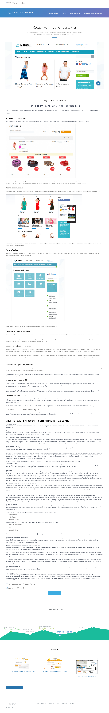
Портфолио (89, 3)
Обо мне (99, 3)
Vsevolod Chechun (20, 3)
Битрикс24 (71, 3)
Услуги (53, 3)
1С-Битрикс (62, 3)
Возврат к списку (13, 687)
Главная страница (52, 13)
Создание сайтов (75, 13)
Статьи (80, 3)
